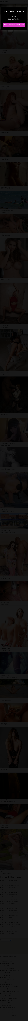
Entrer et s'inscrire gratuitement (14, 25)
